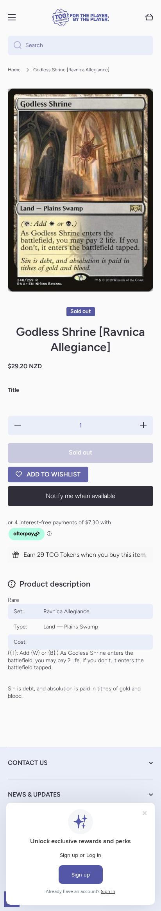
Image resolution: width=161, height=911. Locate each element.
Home (14, 69)
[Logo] (80, 17)
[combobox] (80, 45)
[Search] (14, 45)
